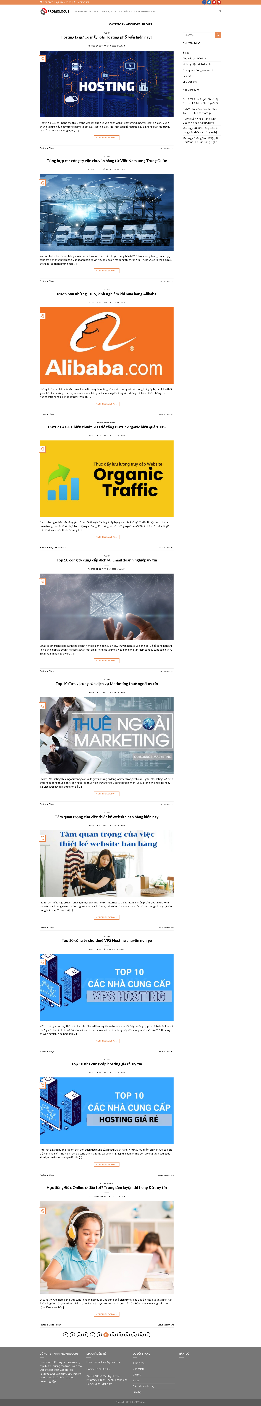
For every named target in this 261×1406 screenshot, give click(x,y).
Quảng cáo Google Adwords (198, 70)
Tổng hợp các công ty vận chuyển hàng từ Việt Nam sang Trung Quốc (107, 160)
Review (110, 1183)
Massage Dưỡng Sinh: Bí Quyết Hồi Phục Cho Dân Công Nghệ (200, 140)
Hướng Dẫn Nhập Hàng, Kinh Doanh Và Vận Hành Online (199, 120)
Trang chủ (81, 11)
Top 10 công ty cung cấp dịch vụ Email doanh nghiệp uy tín (106, 560)
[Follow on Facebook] (204, 2)
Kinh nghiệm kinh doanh (197, 64)
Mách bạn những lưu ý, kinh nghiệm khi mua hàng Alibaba (106, 294)
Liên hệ (128, 11)
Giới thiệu (94, 11)
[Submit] (218, 35)
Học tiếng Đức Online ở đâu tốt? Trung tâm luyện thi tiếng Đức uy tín (107, 1187)
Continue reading (106, 137)
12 (127, 1334)
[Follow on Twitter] (209, 2)
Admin (122, 46)
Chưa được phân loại (194, 58)
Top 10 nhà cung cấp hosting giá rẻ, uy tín (106, 1064)
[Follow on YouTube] (219, 2)
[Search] (220, 11)
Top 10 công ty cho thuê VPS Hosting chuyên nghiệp (107, 940)
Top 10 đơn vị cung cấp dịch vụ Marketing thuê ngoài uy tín (107, 683)
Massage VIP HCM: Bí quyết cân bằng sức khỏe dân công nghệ (200, 130)
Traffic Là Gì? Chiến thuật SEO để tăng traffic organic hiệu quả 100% (106, 427)
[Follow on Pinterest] (214, 2)
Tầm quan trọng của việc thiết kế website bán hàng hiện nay (107, 816)
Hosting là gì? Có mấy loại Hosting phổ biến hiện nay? (107, 37)
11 (120, 1334)
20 (141, 1334)
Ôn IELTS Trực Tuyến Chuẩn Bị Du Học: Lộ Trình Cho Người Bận (201, 101)
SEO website (110, 423)
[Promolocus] (55, 11)
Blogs (107, 33)
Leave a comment (166, 148)
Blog (117, 11)
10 (113, 1334)
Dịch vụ (106, 11)
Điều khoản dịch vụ (144, 11)
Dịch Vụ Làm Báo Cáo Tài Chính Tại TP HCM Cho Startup (200, 111)
